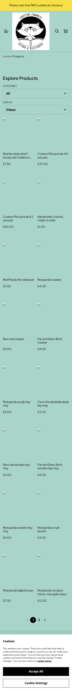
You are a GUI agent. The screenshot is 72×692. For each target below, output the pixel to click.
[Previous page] (27, 620)
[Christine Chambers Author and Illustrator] (30, 31)
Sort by (7, 102)
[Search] (56, 31)
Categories (10, 86)
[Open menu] (6, 31)
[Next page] (45, 620)
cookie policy (44, 661)
